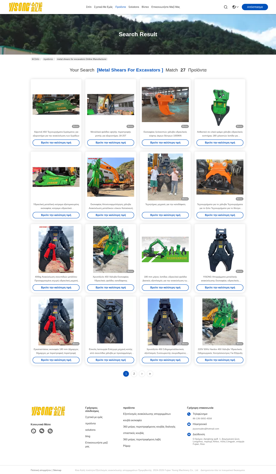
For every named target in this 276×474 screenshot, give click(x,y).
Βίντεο (145, 7)
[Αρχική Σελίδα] (48, 415)
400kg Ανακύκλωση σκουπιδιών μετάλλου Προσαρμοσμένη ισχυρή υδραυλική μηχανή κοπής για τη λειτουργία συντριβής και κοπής (56, 280)
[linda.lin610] (50, 431)
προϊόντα (120, 7)
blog (87, 436)
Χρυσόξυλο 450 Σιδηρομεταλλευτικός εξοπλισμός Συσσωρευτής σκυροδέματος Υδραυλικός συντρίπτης (165, 353)
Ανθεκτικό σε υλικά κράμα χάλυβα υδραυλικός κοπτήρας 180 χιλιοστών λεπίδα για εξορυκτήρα (220, 136)
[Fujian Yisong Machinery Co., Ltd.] (25, 7)
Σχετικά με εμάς (103, 7)
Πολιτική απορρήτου (41, 470)
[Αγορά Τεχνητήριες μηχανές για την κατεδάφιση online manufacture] (165, 177)
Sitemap (57, 470)
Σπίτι (89, 7)
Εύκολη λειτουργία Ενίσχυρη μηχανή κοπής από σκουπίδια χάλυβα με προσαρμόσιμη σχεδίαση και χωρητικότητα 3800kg (110, 353)
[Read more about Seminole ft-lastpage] (150, 374)
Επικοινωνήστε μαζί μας (165, 7)
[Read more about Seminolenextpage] (142, 374)
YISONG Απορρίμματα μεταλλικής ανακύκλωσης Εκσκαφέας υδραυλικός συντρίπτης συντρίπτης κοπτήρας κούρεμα (220, 280)
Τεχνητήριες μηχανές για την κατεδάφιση (165, 204)
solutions (133, 7)
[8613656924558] (33, 431)
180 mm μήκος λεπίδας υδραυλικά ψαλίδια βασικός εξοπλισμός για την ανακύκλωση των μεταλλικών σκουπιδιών (165, 280)
